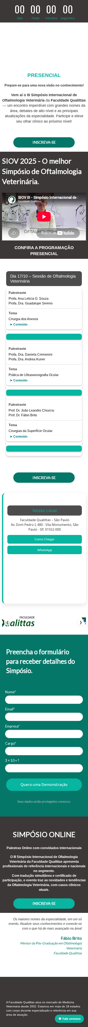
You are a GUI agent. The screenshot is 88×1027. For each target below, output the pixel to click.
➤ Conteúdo (18, 324)
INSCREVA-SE (44, 142)
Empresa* (12, 726)
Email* (10, 709)
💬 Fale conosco (69, 1019)
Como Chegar (45, 539)
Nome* (10, 692)
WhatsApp (44, 550)
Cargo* (10, 743)
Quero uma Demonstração (44, 784)
